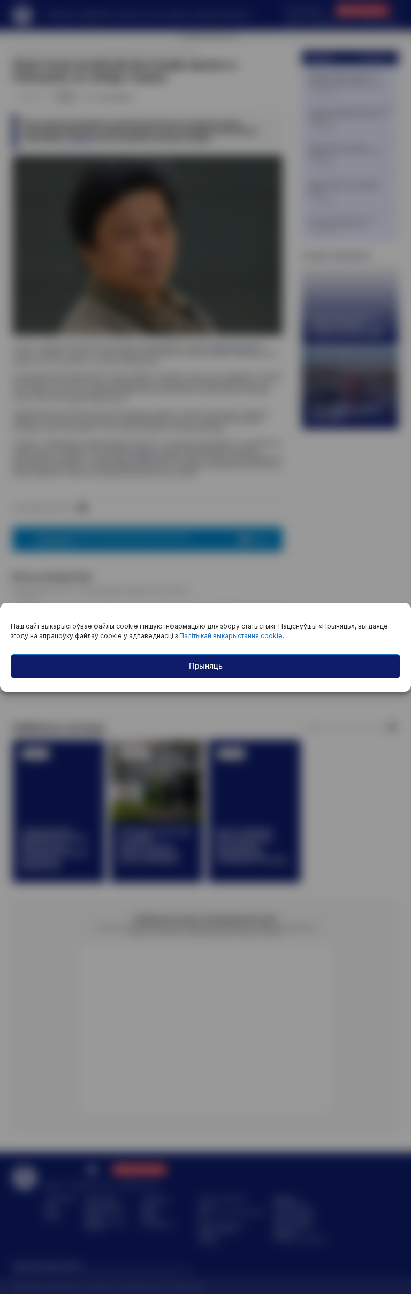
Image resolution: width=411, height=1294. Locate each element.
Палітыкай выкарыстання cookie (231, 636)
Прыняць (206, 665)
